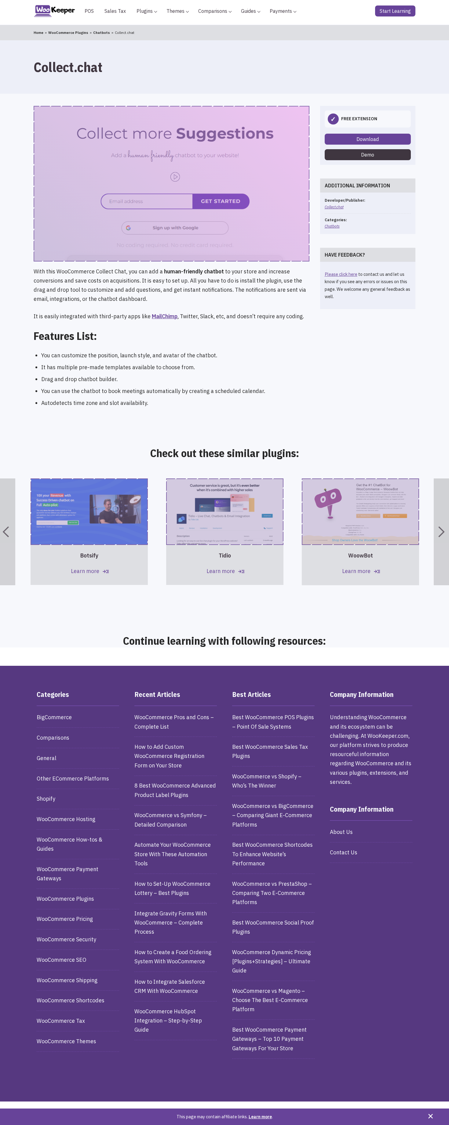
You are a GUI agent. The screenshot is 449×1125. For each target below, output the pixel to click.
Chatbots (332, 226)
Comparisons (212, 11)
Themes (175, 11)
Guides (248, 11)
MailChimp (164, 316)
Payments (281, 11)
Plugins (145, 11)
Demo (367, 155)
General (46, 758)
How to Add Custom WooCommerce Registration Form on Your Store (169, 756)
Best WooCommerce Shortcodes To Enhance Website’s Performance (272, 854)
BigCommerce (54, 717)
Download (367, 139)
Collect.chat (334, 206)
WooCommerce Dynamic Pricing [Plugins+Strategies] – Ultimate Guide (271, 961)
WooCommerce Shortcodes (70, 1000)
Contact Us (343, 852)
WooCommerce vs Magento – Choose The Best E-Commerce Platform (270, 1000)
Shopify (46, 798)
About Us (341, 831)
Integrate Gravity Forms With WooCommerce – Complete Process (170, 922)
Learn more (260, 1117)
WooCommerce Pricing (65, 918)
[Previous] (7, 531)
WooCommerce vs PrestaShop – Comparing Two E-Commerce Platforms (272, 893)
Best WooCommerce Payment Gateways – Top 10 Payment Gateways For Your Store (269, 1038)
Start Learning (395, 11)
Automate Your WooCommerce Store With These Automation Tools (172, 854)
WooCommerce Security (66, 939)
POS (89, 11)
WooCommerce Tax (61, 1020)
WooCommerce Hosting (66, 819)
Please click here (341, 274)
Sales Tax (115, 11)
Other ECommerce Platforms (73, 778)
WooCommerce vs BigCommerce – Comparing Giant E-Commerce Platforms (272, 815)
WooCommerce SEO (61, 959)
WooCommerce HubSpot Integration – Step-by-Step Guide (168, 1020)
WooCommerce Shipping (67, 980)
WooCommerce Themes (66, 1041)
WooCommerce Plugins (65, 898)
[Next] (441, 531)
